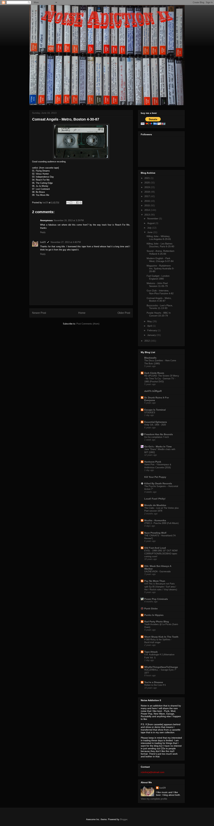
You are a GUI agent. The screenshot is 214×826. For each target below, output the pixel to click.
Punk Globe (151, 608)
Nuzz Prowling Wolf (155, 532)
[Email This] (68, 202)
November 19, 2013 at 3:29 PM (69, 220)
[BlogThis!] (71, 202)
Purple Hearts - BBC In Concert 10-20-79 (159, 314)
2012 (147, 340)
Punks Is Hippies (154, 615)
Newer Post (39, 312)
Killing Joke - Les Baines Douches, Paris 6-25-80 (160, 245)
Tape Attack (151, 651)
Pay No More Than (154, 581)
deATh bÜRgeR (153, 391)
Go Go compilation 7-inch (156, 437)
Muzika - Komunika (155, 520)
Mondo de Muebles (155, 505)
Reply (43, 232)
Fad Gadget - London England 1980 (158, 277)
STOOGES (149, 412)
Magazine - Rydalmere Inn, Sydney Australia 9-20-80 (160, 268)
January (151, 335)
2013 (147, 214)
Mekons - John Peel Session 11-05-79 (157, 284)
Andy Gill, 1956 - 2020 (155, 424)
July (149, 227)
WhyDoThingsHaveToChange (161, 667)
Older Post (124, 312)
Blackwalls (150, 357)
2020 (147, 182)
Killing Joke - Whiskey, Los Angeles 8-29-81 (159, 237)
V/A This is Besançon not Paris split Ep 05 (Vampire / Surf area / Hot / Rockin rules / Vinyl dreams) (160, 586)
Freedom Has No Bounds (158, 434)
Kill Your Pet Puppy (155, 477)
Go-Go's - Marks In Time (158, 446)
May (149, 321)
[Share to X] (74, 202)
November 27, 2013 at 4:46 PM (66, 242)
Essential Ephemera (155, 422)
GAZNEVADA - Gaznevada (157, 571)
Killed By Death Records (158, 483)
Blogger (123, 819)
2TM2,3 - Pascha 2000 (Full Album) (161, 523)
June (150, 232)
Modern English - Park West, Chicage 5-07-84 (160, 259)
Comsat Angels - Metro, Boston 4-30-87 (159, 299)
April (150, 325)
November (153, 218)
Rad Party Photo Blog (156, 621)
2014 (147, 210)
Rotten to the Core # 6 (155, 685)
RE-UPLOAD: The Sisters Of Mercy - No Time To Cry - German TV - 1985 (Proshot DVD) (161, 378)
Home (81, 312)
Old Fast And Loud (155, 547)
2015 (147, 205)
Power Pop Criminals (156, 599)
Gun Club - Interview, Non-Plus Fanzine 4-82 (160, 292)
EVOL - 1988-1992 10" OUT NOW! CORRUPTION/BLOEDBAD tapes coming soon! (161, 553)
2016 (147, 201)
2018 (147, 191)
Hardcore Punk (152, 461)
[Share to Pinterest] (80, 202)
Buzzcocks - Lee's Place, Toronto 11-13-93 (160, 307)
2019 (147, 187)
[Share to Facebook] (77, 202)
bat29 (43, 242)
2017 (147, 196)
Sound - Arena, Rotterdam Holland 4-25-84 (160, 252)
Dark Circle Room (154, 373)
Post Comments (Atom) (87, 323)
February (152, 330)
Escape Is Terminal (155, 409)
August (151, 223)
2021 (147, 178)
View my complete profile (154, 798)
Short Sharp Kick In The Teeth (161, 636)
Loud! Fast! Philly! (155, 498)
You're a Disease (153, 682)
